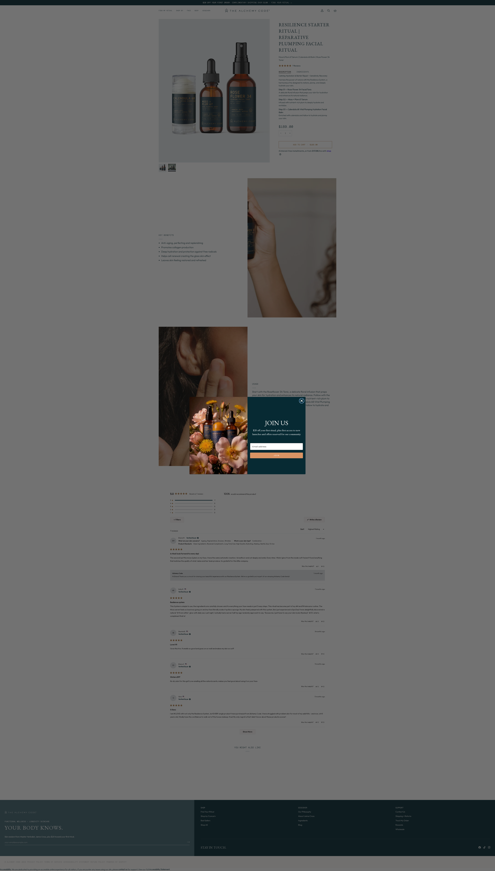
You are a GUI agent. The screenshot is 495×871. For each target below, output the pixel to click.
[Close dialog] (301, 400)
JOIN (276, 455)
